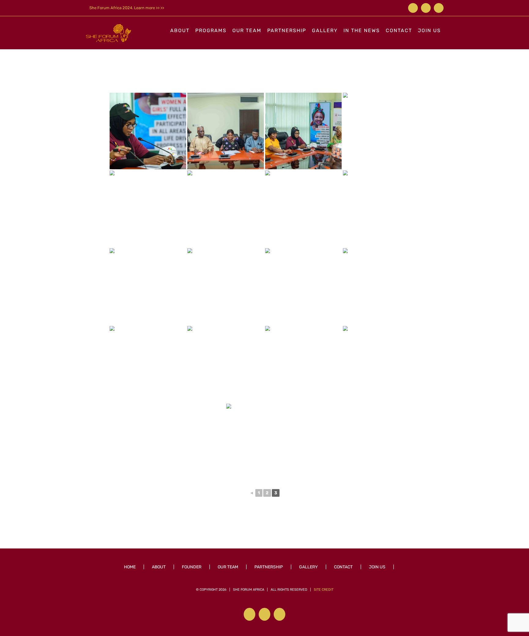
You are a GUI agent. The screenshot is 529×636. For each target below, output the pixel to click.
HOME (130, 567)
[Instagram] (279, 614)
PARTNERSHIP (268, 567)
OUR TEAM (228, 567)
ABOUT (159, 567)
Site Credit (323, 590)
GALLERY (308, 567)
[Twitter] (264, 614)
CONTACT (343, 567)
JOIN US (377, 567)
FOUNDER (191, 567)
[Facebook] (249, 614)
